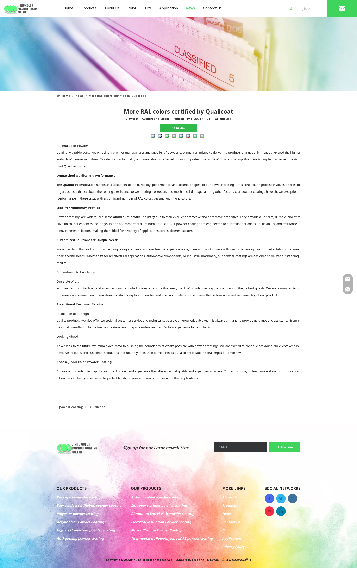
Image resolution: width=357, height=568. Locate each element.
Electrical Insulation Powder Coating (161, 522)
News (226, 513)
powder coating (71, 407)
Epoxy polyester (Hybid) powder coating (89, 505)
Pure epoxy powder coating (79, 497)
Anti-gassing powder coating (80, 538)
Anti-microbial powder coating (156, 497)
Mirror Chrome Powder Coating (156, 530)
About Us (229, 497)
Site (228, 119)
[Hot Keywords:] (290, 8)
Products (229, 505)
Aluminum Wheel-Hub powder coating (162, 513)
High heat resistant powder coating (86, 530)
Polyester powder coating (77, 513)
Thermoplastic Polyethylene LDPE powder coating (172, 538)
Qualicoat (97, 407)
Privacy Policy (233, 546)
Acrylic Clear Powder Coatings (81, 522)
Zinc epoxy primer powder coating (159, 505)
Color (226, 530)
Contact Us (231, 522)
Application (231, 538)
